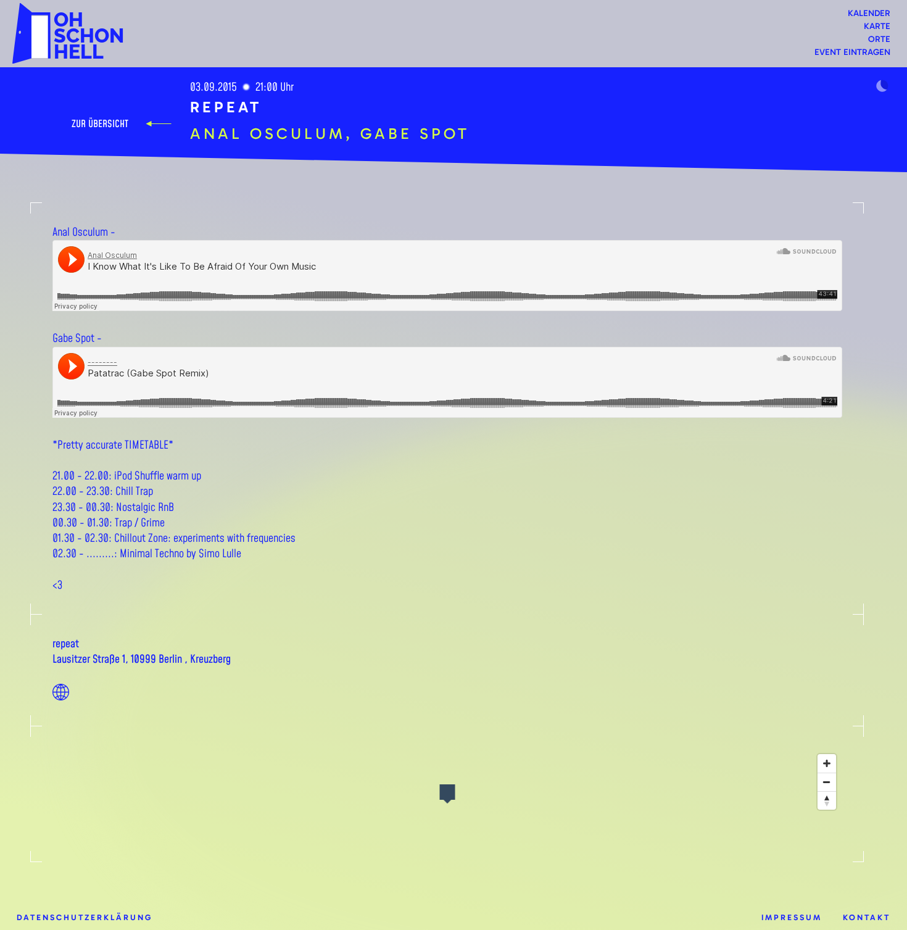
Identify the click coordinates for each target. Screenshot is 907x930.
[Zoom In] (827, 763)
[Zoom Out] (827, 782)
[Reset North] (827, 800)
